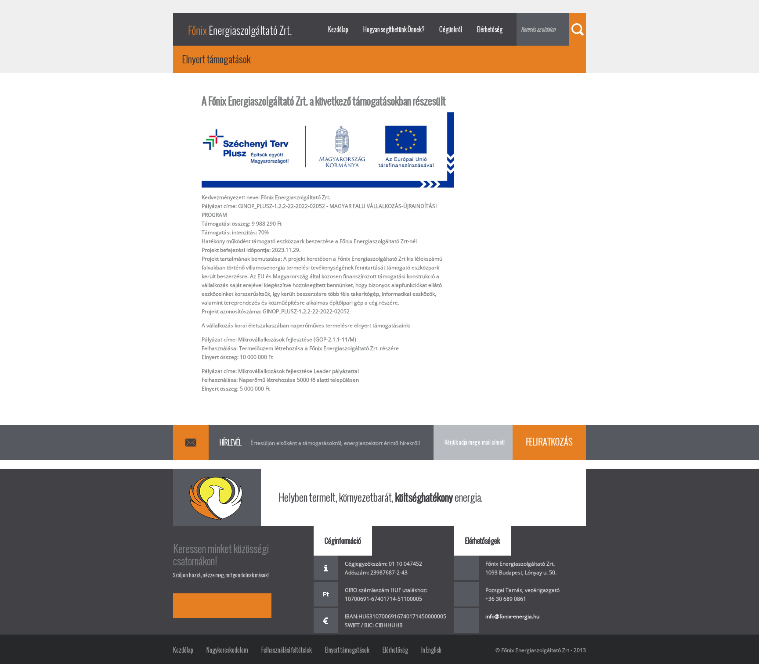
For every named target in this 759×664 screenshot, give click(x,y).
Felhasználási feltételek (286, 650)
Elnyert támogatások (347, 650)
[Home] (240, 29)
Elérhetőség (489, 29)
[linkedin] (234, 605)
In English (431, 650)
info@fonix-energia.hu (512, 616)
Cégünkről (450, 29)
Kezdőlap (338, 29)
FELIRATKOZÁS (549, 442)
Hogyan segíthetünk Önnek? (393, 29)
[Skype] (210, 605)
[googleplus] (259, 605)
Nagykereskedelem (227, 650)
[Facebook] (185, 605)
